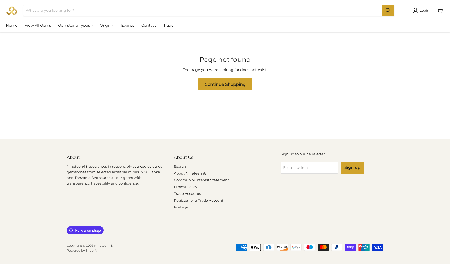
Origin (106, 25)
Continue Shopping (225, 84)
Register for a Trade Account (198, 200)
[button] (422, 10)
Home (12, 25)
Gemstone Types (74, 25)
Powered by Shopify (82, 250)
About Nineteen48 (190, 173)
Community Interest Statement (201, 180)
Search (180, 166)
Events (127, 25)
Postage (181, 207)
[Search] (388, 10)
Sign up (352, 167)
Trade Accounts (187, 193)
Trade (168, 25)
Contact (148, 25)
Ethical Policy (185, 187)
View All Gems (38, 25)
